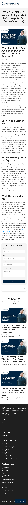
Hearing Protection (7, 453)
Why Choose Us (6, 426)
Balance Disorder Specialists (9, 459)
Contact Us (5, 435)
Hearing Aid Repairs (7, 450)
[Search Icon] (14, 288)
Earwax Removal (6, 456)
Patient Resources (7, 429)
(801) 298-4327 (10, 479)
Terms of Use (5, 497)
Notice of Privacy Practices (8, 490)
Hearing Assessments (8, 444)
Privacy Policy (5, 487)
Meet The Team (6, 432)
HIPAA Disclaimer (6, 493)
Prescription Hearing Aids (9, 447)
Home (3, 423)
